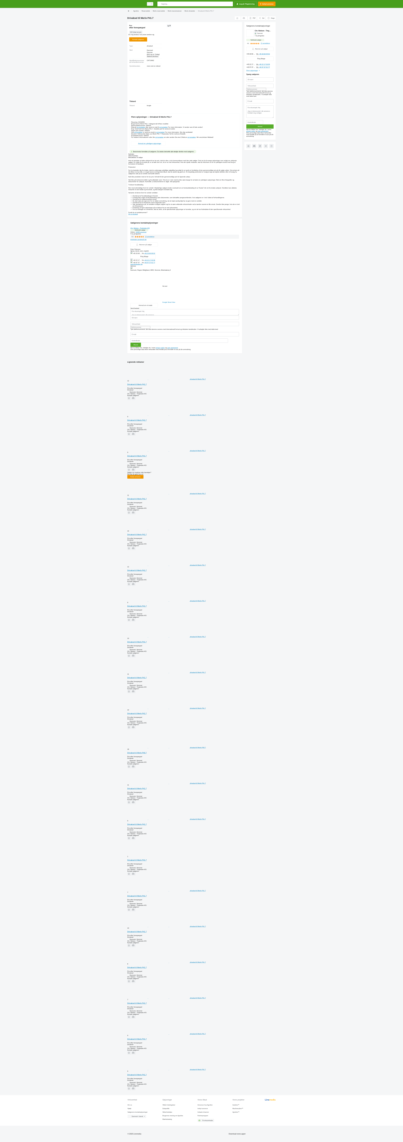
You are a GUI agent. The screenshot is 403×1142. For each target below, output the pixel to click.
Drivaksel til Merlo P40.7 (137, 753)
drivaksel (150, 46)
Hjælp (129, 1108)
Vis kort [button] (164, 286)
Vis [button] (143, 253)
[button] (238, 18)
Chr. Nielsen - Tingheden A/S (140, 228)
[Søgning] (159, 4)
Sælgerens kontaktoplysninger (138, 1112)
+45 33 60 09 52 (149, 253)
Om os (130, 1105)
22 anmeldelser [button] (149, 236)
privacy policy (160, 348)
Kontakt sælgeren (138, 39)
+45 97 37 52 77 (149, 262)
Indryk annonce (135, 477)
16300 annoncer (141, 232)
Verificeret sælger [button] (140, 230)
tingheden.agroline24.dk (138, 239)
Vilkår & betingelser (168, 1105)
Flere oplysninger (252, 70)
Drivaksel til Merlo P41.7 (137, 384)
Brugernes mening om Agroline (172, 1115)
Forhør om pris (136, 32)
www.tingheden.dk (136, 264)
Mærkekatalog (167, 1119)
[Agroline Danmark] (136, 4)
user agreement (172, 348)
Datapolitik (165, 1108)
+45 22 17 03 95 (149, 260)
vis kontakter (141, 127)
